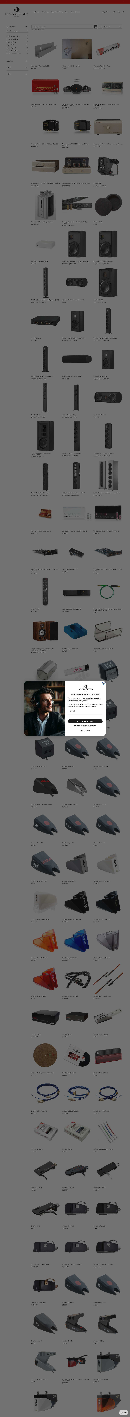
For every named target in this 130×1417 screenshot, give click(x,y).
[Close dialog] (103, 683)
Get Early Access (85, 721)
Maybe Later (85, 730)
